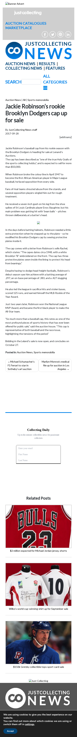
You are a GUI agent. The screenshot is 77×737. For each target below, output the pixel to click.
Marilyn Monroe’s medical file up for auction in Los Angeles (55, 365)
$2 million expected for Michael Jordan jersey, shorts (38, 550)
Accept (10, 731)
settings (29, 724)
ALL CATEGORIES (55, 79)
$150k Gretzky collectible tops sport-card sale (38, 666)
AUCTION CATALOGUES (25, 23)
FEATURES (55, 68)
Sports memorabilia (38, 99)
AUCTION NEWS (20, 63)
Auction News (13, 99)
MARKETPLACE (18, 28)
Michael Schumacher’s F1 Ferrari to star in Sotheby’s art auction (21, 365)
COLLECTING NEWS (23, 68)
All (24, 99)
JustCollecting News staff (23, 129)
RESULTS (47, 63)
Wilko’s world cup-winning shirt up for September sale (38, 608)
